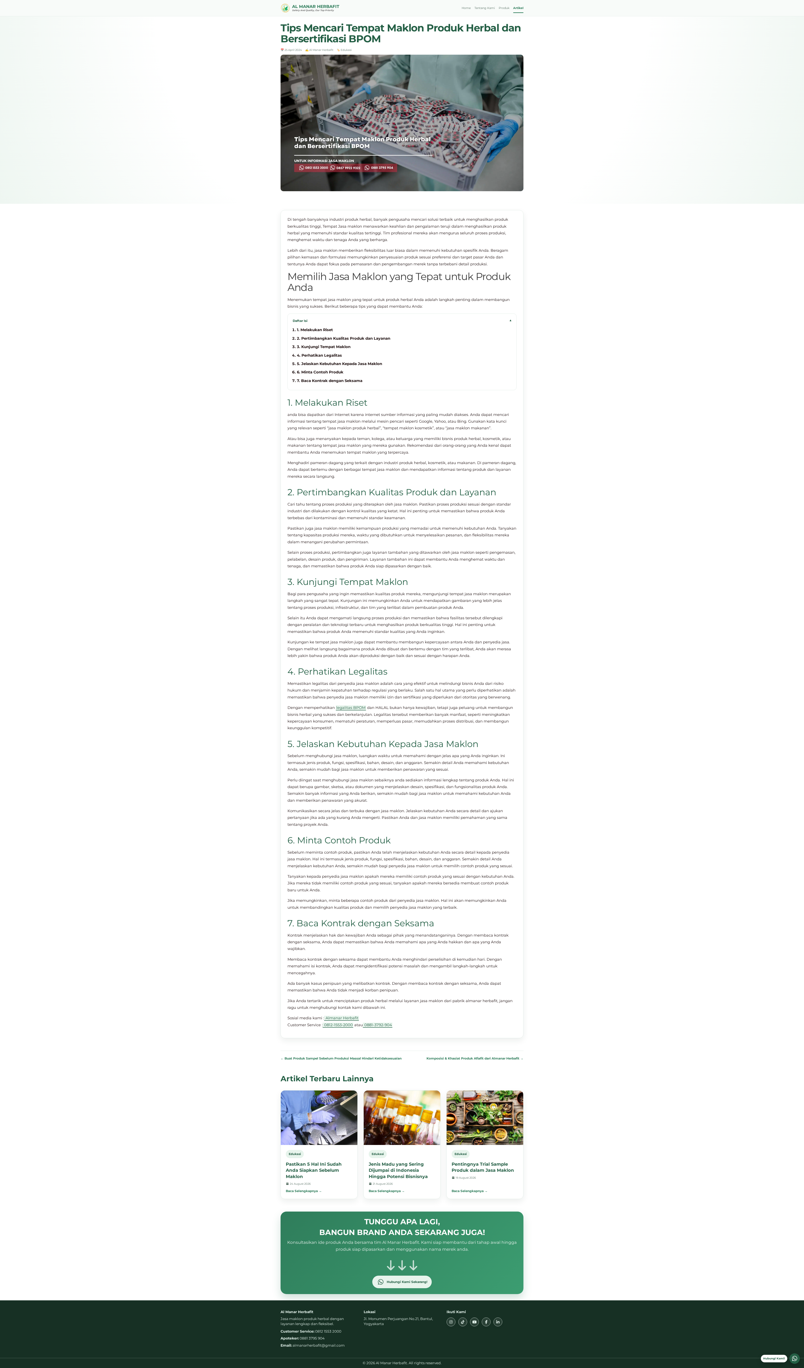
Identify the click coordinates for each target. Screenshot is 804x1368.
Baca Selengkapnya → (304, 1191)
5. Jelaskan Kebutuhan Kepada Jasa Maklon (339, 363)
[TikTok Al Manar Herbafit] (462, 1322)
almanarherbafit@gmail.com (318, 1345)
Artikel (518, 8)
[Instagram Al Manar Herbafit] (451, 1322)
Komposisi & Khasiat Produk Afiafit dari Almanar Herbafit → (474, 1058)
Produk (504, 8)
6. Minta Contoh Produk (320, 372)
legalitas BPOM (351, 707)
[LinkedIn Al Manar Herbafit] (497, 1322)
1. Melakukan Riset (315, 330)
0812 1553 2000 (328, 1331)
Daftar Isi (300, 321)
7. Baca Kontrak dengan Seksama (330, 380)
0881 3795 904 (312, 1338)
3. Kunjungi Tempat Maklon (324, 347)
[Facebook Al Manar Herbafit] (486, 1322)
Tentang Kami (484, 8)
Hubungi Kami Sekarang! (407, 1282)
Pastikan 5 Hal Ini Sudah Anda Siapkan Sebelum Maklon (314, 1170)
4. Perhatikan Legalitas (320, 355)
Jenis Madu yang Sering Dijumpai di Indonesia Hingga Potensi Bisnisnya (398, 1170)
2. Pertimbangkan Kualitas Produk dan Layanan (344, 338)
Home (466, 8)
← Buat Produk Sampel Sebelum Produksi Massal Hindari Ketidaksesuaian (341, 1058)
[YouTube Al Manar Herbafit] (474, 1322)
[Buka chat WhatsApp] (794, 1358)
